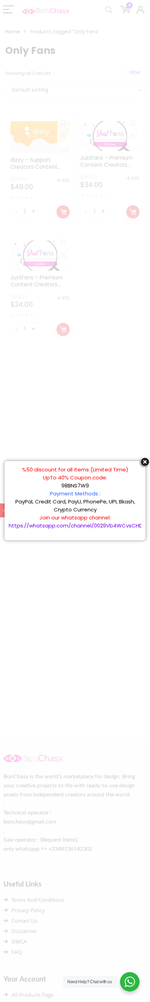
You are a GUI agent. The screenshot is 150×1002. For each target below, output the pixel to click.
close (145, 462)
